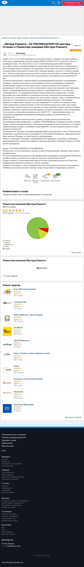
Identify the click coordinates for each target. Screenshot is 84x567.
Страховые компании (10, 479)
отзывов (8, 213)
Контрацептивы (8, 466)
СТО (3, 530)
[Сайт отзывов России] (4, 3)
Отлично (7, 240)
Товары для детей (8, 507)
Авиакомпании (7, 475)
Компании (5, 470)
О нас (4, 451)
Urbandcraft (18, 392)
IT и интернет (7, 512)
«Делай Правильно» (22, 340)
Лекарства (6, 461)
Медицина (6, 457)
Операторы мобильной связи (13, 477)
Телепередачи (7, 488)
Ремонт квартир (11, 276)
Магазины (6, 498)
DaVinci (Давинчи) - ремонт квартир (28, 315)
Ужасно (7, 249)
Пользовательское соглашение (14, 435)
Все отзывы (76, 253)
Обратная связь (8, 446)
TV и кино (5, 483)
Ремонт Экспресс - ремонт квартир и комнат (32, 353)
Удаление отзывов (9, 440)
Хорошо (7, 242)
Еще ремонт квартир (73, 417)
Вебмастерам (7, 443)
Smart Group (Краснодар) (24, 405)
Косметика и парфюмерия (12, 505)
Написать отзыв (73, 3)
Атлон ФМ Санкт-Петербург (25, 289)
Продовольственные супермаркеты (15, 501)
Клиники (5, 459)
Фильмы (5, 486)
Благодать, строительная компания (28, 379)
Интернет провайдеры (10, 516)
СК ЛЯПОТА (18, 328)
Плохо (6, 246)
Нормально (8, 244)
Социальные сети (8, 518)
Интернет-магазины (9, 514)
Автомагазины (7, 532)
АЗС (3, 527)
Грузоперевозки (8, 473)
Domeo (16, 366)
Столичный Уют (20, 302)
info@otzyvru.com (14, 546)
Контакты (7, 539)
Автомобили (6, 525)
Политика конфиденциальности (14, 437)
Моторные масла (8, 534)
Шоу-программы (8, 492)
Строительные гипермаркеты (13, 503)
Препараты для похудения (12, 464)
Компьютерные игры (9, 521)
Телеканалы (6, 490)
